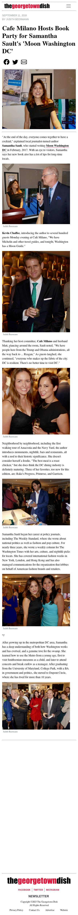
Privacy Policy (16, 910)
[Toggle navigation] (68, 6)
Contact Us (34, 910)
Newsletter (38, 896)
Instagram (52, 890)
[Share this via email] (24, 62)
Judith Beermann (17, 19)
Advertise (49, 910)
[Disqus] (39, 794)
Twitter (38, 890)
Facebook (24, 890)
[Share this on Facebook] (6, 62)
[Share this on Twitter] (15, 62)
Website (64, 910)
